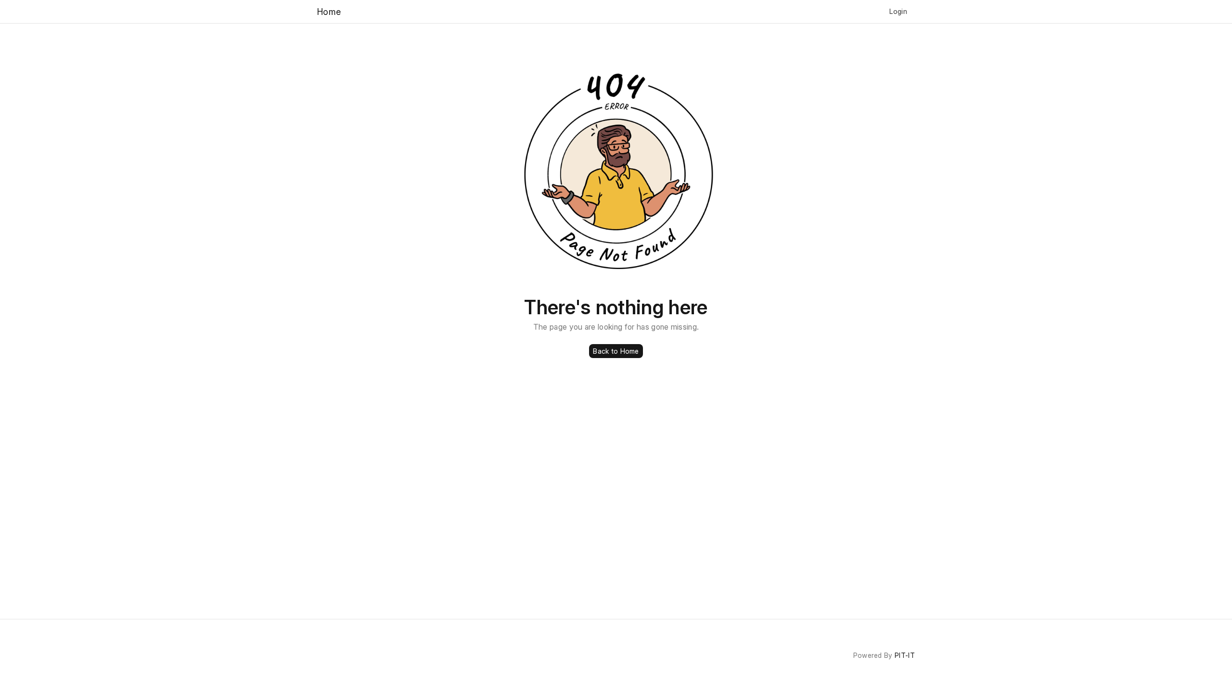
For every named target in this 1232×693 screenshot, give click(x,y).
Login (898, 11)
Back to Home (616, 351)
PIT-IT (905, 655)
